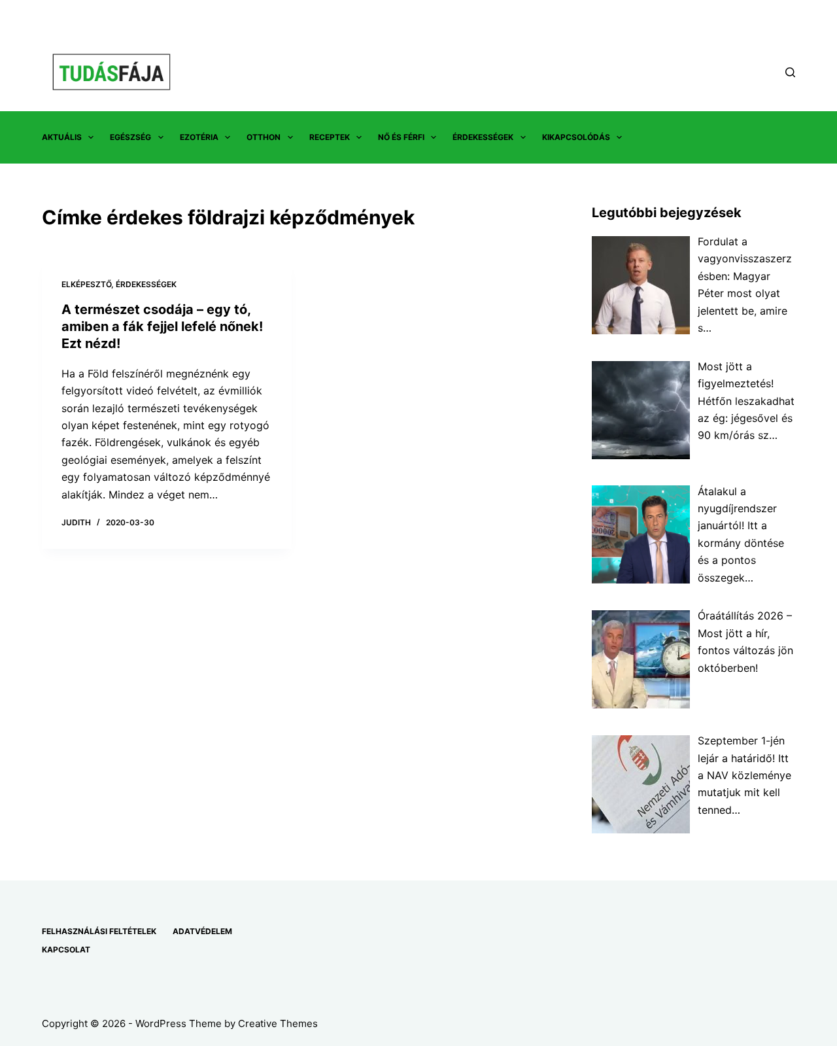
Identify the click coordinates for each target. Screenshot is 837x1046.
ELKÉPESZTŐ (86, 284)
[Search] (790, 72)
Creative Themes (278, 1023)
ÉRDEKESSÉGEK (483, 137)
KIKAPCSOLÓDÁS (576, 137)
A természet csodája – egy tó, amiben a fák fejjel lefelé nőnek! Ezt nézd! (162, 326)
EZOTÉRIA (199, 137)
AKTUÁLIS (62, 137)
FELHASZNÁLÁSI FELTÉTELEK (99, 931)
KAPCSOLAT (66, 949)
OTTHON (264, 137)
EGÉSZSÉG (130, 137)
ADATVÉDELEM (202, 931)
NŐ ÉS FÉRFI (401, 137)
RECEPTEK (329, 137)
